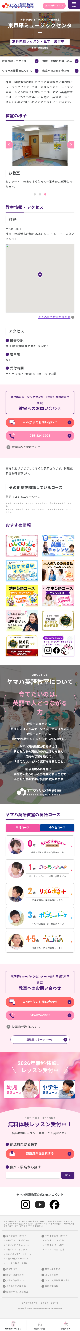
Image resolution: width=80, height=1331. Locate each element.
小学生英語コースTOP (56, 1236)
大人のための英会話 (16, 1286)
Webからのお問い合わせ (40, 422)
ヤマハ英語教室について (17, 70)
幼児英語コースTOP (16, 1236)
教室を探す (65, 1329)
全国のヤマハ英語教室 (17, 1292)
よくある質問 (51, 1275)
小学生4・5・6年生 (54, 1245)
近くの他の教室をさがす (54, 317)
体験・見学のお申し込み (57, 61)
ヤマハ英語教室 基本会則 (57, 1280)
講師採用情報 (51, 1286)
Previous (9, 144)
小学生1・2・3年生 (54, 1240)
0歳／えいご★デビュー (17, 1240)
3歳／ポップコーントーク (18, 1254)
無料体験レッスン (54, 5)
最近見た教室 (39, 1329)
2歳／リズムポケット (16, 1249)
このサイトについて (49, 1303)
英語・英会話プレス (16, 1280)
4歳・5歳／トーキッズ (17, 1259)
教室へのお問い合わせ (56, 70)
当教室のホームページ (40, 1039)
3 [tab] (45, 194)
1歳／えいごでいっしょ (17, 1245)
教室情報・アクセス (14, 61)
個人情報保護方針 (30, 1303)
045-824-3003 (40, 435)
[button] (40, 275)
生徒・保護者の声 (15, 1275)
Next (70, 144)
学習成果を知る (52, 1269)
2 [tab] (40, 194)
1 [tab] (35, 194)
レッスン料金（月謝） (17, 1263)
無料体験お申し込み (13, 1329)
